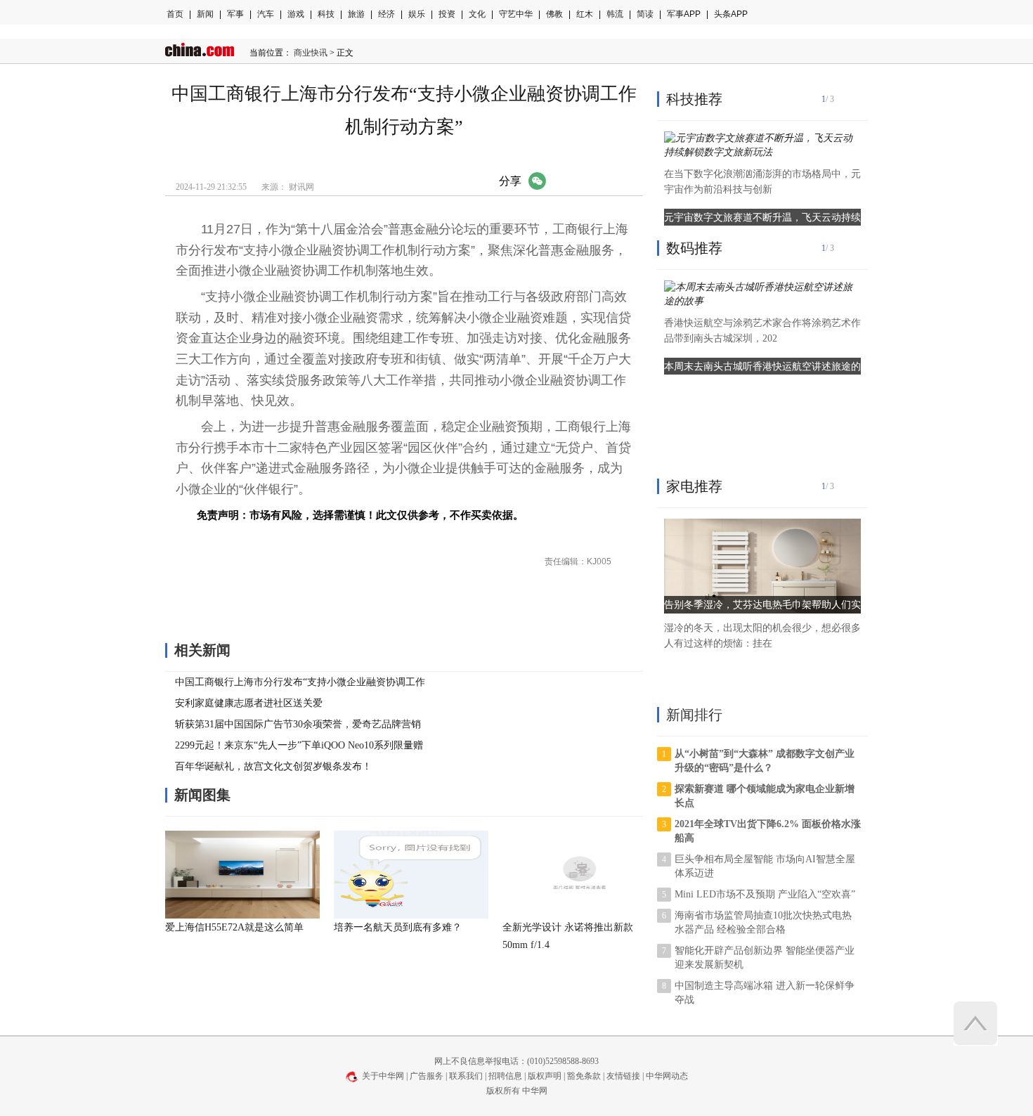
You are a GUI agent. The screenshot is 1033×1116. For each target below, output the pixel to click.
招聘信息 (505, 1076)
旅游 (356, 14)
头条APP (731, 14)
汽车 (265, 14)
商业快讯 (310, 53)
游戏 (295, 14)
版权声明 (544, 1076)
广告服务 (426, 1076)
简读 (645, 14)
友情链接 (623, 1076)
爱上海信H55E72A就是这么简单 (234, 927)
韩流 (614, 14)
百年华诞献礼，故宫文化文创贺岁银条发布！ (273, 766)
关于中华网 (383, 1076)
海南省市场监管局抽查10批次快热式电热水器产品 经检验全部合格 (763, 922)
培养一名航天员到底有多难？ (398, 927)
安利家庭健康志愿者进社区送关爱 (249, 703)
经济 (386, 14)
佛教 (554, 14)
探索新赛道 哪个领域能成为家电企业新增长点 (765, 796)
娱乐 (416, 14)
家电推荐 (694, 486)
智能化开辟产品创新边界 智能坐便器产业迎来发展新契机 (765, 957)
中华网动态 (667, 1076)
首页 (175, 14)
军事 (235, 14)
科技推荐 (694, 99)
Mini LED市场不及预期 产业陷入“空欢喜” (765, 894)
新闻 (205, 14)
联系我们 (466, 1076)
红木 (584, 14)
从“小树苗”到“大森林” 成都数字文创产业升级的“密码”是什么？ (765, 760)
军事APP (684, 14)
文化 (477, 14)
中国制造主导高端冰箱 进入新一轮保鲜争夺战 (765, 992)
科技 (326, 14)
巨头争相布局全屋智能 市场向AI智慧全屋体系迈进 (765, 866)
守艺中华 (516, 14)
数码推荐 (694, 248)
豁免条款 (584, 1076)
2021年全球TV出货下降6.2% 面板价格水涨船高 (768, 831)
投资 (446, 14)
